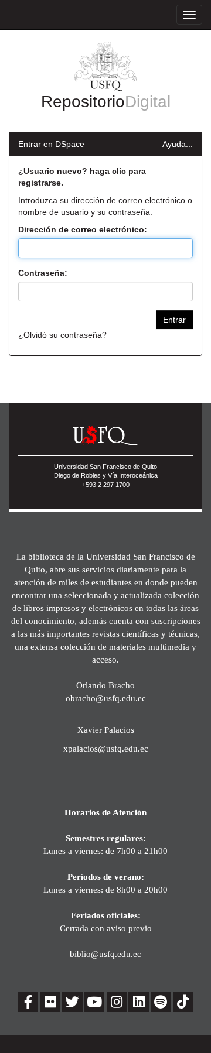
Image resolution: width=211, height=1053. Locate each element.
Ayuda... (177, 144)
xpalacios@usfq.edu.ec (105, 748)
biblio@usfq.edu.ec (105, 954)
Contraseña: (42, 272)
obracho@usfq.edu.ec (106, 698)
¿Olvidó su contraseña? (62, 334)
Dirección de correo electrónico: (82, 229)
